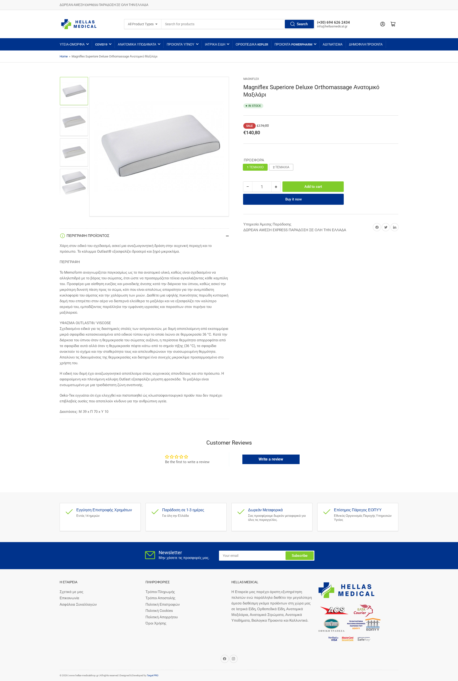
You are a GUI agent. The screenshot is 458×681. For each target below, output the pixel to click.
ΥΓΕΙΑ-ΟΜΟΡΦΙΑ (72, 44)
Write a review (271, 459)
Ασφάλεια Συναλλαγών (78, 604)
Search (302, 24)
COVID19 (101, 44)
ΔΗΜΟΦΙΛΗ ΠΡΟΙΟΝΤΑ (366, 44)
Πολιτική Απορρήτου (162, 617)
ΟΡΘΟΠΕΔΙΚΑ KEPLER (252, 44)
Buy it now (293, 199)
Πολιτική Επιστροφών (163, 604)
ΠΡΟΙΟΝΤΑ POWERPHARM (293, 44)
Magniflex (251, 79)
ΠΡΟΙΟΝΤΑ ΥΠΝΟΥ (180, 44)
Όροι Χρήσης (156, 623)
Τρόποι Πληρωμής (160, 592)
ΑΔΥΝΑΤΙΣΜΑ (333, 44)
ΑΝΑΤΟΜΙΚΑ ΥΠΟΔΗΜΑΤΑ (137, 44)
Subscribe (299, 555)
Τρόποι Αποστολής (160, 598)
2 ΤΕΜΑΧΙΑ (281, 167)
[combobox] (238, 24)
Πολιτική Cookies (159, 611)
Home (64, 56)
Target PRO (152, 675)
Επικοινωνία (69, 598)
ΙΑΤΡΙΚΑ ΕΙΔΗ (215, 44)
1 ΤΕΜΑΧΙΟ (255, 167)
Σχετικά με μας (71, 592)
